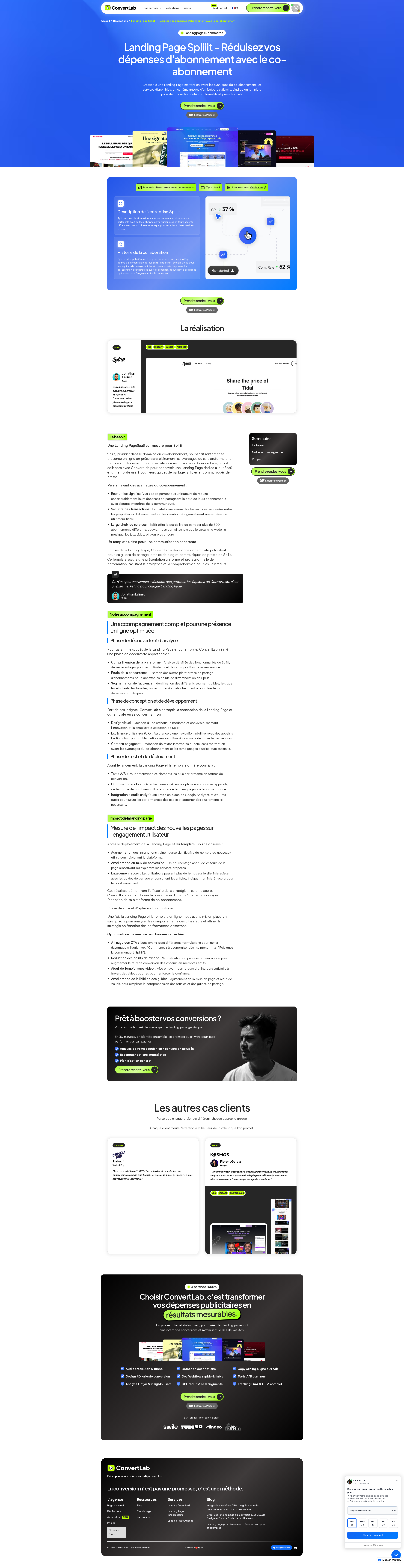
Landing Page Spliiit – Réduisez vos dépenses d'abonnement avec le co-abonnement (183, 20)
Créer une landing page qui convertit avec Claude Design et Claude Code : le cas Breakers (236, 1516)
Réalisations (172, 7)
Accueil (105, 20)
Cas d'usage (144, 1511)
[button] (152, 8)
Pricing (187, 7)
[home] (121, 7)
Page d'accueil (115, 1505)
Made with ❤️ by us (194, 1547)
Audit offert (220, 7)
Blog (139, 1505)
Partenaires (143, 1517)
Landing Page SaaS (179, 1505)
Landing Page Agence (180, 1520)
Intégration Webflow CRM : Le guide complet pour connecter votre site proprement (233, 1507)
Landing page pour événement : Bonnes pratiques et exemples (236, 1526)
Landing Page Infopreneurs (176, 1513)
